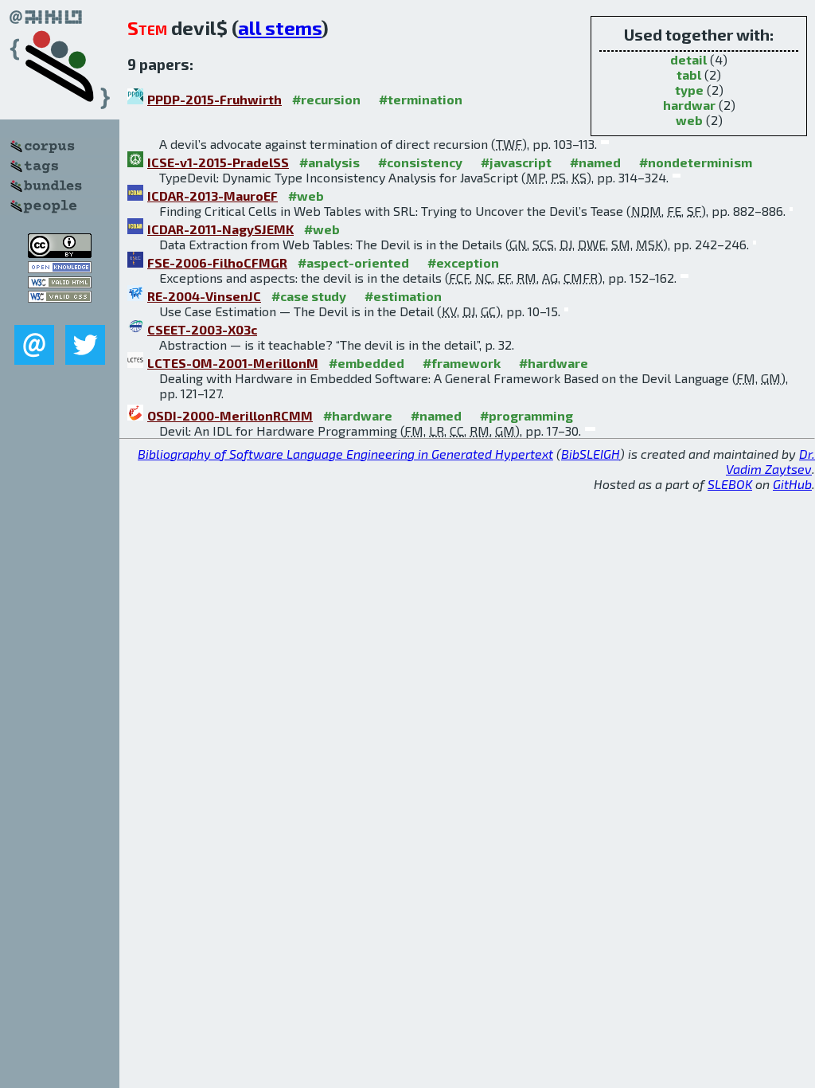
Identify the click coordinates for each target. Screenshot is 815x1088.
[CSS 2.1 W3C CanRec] (60, 313)
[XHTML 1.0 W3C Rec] (60, 283)
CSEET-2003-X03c (202, 329)
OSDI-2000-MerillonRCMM (230, 415)
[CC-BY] (60, 252)
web (689, 119)
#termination (420, 99)
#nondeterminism (695, 162)
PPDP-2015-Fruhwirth (214, 99)
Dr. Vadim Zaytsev (770, 461)
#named (595, 162)
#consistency (420, 162)
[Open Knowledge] (60, 268)
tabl (689, 74)
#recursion (326, 99)
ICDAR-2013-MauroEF (212, 195)
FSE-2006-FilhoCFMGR (217, 262)
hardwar (689, 104)
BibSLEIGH (590, 453)
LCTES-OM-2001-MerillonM (232, 362)
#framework (462, 362)
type (689, 89)
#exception (463, 262)
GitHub (792, 483)
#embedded (366, 362)
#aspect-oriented (353, 262)
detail (688, 59)
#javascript (516, 162)
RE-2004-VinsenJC (204, 295)
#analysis (329, 162)
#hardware (553, 362)
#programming (526, 415)
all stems (280, 27)
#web (306, 195)
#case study (308, 295)
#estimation (403, 295)
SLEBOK (730, 483)
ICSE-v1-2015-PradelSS (218, 162)
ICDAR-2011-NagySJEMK (220, 229)
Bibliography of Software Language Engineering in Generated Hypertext (345, 453)
